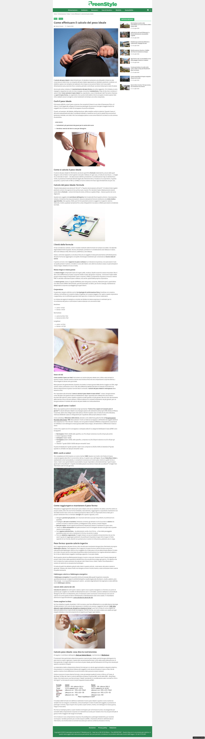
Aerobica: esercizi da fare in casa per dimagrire (71, 128)
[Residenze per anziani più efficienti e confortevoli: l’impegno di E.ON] (125, 44)
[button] (150, 10)
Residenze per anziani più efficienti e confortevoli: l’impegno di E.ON (140, 42)
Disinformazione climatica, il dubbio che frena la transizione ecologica (140, 51)
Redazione (113, 728)
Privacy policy (102, 728)
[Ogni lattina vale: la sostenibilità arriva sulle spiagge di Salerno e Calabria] (125, 61)
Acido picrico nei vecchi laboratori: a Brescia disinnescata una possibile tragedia (140, 34)
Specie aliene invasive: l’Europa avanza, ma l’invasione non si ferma (141, 85)
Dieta (55, 19)
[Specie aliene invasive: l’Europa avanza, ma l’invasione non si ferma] (125, 87)
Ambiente (84, 10)
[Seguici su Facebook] (148, 10)
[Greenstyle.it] (102, 4)
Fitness (60, 19)
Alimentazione (72, 10)
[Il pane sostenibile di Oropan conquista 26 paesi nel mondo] (125, 79)
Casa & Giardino (107, 10)
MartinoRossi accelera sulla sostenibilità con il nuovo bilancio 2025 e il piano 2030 (141, 24)
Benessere (94, 10)
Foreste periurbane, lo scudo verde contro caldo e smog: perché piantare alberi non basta (140, 68)
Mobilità (118, 10)
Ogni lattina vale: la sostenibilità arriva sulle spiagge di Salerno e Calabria (141, 59)
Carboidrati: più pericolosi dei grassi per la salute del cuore (75, 125)
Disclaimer (92, 728)
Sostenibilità (129, 10)
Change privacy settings (198, 737)
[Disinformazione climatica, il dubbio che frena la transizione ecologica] (125, 52)
